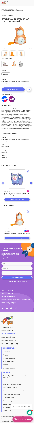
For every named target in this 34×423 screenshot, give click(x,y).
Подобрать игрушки (22, 419)
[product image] (17, 36)
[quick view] (17, 179)
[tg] (16, 308)
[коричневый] (5, 63)
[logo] (17, 320)
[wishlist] (28, 171)
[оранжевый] (13, 63)
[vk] (2, 308)
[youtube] (7, 308)
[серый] (21, 63)
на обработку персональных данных (17, 282)
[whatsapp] (11, 308)
